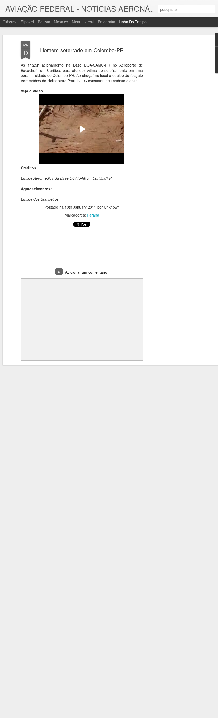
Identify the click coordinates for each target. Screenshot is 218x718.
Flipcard (27, 21)
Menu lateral (83, 21)
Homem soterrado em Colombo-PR (82, 50)
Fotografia (106, 21)
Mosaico (61, 21)
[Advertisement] (172, 124)
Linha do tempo (133, 21)
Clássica (10, 21)
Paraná (93, 215)
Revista (44, 21)
